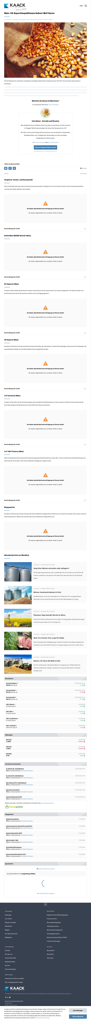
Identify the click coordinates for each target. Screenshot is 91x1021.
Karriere (7, 965)
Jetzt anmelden (54, 105)
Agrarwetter (50, 950)
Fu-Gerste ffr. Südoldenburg (14, 776)
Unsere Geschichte (10, 958)
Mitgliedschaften (10, 962)
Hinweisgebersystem (53, 934)
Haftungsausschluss (53, 926)
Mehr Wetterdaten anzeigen (45, 893)
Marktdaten (8, 926)
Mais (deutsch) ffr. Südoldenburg (16, 783)
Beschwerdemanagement (55, 930)
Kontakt (7, 950)
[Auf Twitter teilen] (14, 168)
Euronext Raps (10, 690)
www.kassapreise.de (47, 803)
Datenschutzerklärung (42, 1018)
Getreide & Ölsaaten (27, 771)
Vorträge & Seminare (11, 934)
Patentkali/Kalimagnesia (14, 847)
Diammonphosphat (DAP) (14, 833)
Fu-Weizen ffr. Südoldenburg (15, 769)
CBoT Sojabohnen (11, 718)
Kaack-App (50, 958)
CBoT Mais (9, 711)
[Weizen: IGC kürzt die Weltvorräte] (18, 664)
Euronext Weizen (11, 683)
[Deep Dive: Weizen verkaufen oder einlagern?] (18, 571)
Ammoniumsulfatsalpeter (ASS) (16, 854)
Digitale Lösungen (10, 922)
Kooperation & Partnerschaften (14, 979)
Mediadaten (8, 937)
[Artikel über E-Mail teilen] (5, 168)
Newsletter (50, 954)
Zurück (6, 174)
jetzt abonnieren (53, 142)
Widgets (7, 930)
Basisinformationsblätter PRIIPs (57, 937)
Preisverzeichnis (52, 919)
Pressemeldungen (10, 969)
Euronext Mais (10, 697)
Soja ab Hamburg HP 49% (14, 797)
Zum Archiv (83, 174)
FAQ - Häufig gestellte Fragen (14, 982)
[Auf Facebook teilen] (10, 168)
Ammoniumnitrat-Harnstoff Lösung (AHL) (19, 826)
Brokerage (8, 915)
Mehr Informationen (38, 142)
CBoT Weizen (10, 704)
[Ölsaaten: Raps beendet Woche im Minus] (18, 618)
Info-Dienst (8, 919)
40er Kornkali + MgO (12, 840)
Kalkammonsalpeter (12, 819)
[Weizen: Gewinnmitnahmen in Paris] (18, 595)
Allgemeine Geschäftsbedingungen (57, 915)
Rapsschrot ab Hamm (13, 790)
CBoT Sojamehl (11, 726)
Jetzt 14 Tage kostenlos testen (45, 147)
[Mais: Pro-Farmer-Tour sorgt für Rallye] (18, 641)
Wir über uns (8, 954)
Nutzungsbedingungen (54, 922)
